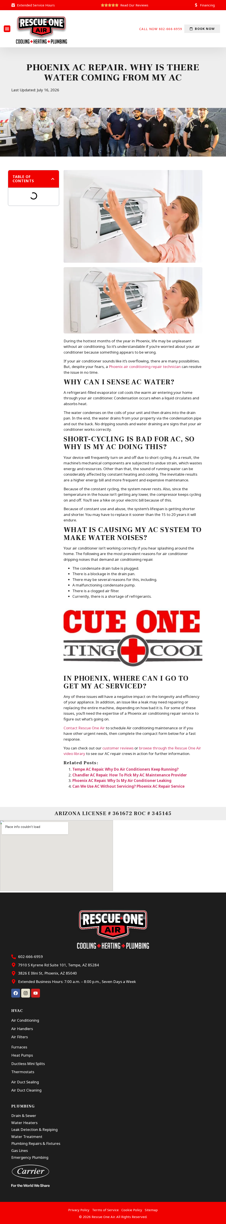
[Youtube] (35, 993)
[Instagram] (25, 993)
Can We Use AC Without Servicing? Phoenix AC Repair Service (128, 786)
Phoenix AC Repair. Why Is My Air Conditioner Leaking (121, 780)
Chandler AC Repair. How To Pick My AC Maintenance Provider (129, 775)
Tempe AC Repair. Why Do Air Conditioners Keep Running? (125, 769)
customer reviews (118, 748)
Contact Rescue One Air (84, 727)
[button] (7, 28)
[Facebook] (15, 993)
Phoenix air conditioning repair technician (145, 366)
